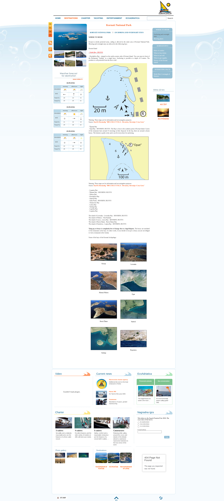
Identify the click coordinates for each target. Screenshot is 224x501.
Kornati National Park (100, 32)
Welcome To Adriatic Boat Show (165, 7)
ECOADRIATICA (132, 18)
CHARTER (85, 18)
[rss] (50, 44)
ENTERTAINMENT (114, 18)
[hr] (50, 25)
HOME (58, 18)
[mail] (50, 50)
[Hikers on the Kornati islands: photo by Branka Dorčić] (70, 66)
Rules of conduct (159, 50)
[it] (50, 36)
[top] (116, 500)
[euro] (50, 57)
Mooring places (158, 39)
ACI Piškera (163, 119)
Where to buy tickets (160, 53)
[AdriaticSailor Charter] (60, 463)
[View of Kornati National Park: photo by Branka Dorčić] (59, 57)
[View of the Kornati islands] (70, 50)
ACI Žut (163, 104)
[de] (50, 32)
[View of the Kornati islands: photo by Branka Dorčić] (59, 66)
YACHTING (98, 18)
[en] (50, 29)
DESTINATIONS (71, 18)
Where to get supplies (160, 58)
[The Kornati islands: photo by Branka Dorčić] (70, 57)
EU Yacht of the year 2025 (117, 394)
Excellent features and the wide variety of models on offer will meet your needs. (83, 435)
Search (170, 18)
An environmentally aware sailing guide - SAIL (162, 400)
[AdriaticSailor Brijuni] (84, 457)
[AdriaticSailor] (60, 457)
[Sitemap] (62, 498)
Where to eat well (159, 55)
